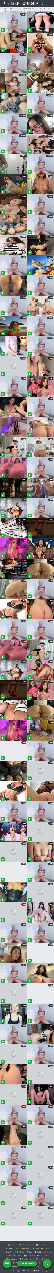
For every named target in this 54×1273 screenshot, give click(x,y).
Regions (19, 1271)
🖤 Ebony (20, 1245)
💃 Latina (30, 1245)
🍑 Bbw (29, 1252)
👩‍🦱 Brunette (8, 1252)
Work (25, 1271)
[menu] (7, 1263)
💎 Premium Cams (27, 1259)
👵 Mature (26, 1248)
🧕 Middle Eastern (12, 1248)
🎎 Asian (11, 1245)
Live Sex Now (27, 1263)
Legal (46, 1271)
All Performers (38, 1271)
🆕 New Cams (29, 1256)
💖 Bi (19, 1256)
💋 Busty (47, 1252)
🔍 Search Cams (40, 1266)
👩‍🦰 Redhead (19, 1252)
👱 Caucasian (41, 1245)
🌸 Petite (38, 1252)
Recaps (30, 1271)
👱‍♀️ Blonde (45, 1248)
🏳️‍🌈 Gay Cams (42, 1256)
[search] (47, 1263)
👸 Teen (35, 1248)
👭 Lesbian (11, 1256)
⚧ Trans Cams (11, 1259)
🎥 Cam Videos (14, 1266)
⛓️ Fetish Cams (42, 1259)
